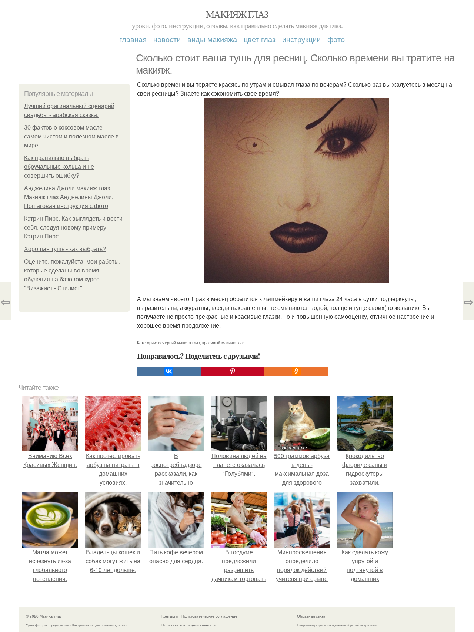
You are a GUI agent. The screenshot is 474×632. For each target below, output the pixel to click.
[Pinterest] (232, 371)
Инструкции (301, 39)
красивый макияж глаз (223, 342)
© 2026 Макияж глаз (44, 616)
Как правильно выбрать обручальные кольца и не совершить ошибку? (59, 167)
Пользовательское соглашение (209, 616)
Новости (167, 39)
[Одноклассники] (296, 371)
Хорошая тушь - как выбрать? (65, 249)
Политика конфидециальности (188, 625)
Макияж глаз (237, 14)
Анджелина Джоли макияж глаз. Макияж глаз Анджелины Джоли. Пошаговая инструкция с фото (68, 197)
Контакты (169, 616)
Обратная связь (311, 616)
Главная (133, 39)
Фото (336, 39)
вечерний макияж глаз (179, 342)
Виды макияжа (212, 39)
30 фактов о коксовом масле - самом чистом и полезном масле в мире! (71, 136)
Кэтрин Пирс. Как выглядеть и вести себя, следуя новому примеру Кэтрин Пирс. (73, 227)
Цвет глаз (260, 39)
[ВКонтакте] (169, 371)
